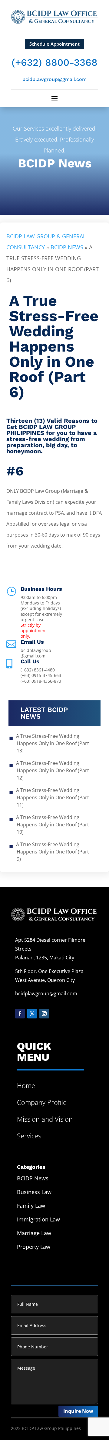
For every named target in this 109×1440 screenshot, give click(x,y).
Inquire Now (78, 1411)
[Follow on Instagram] (44, 1013)
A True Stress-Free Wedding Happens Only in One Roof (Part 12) (52, 770)
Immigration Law (38, 1219)
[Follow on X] (32, 1013)
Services (29, 1135)
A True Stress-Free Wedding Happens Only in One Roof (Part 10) (52, 824)
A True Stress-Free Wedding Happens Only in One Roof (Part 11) (52, 797)
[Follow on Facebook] (20, 1013)
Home (26, 1085)
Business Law (34, 1192)
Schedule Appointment (54, 44)
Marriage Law (34, 1233)
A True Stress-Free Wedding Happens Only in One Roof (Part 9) (52, 851)
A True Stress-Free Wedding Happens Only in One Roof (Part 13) (52, 743)
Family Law (31, 1205)
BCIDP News (54, 163)
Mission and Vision (45, 1118)
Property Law (33, 1246)
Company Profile (42, 1102)
